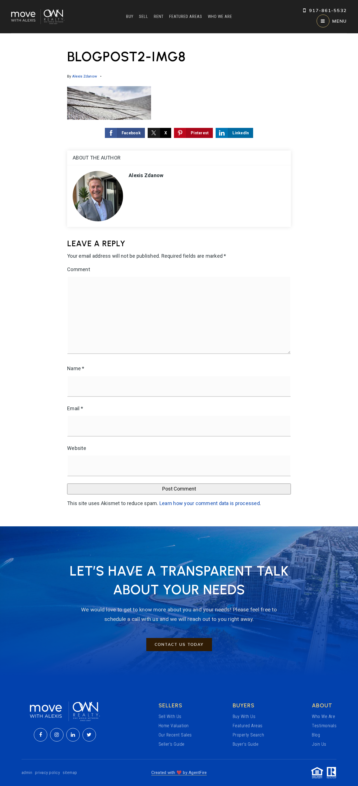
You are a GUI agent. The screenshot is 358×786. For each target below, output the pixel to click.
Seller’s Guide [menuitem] (172, 744)
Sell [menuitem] (143, 16)
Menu (339, 21)
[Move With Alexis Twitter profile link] (89, 735)
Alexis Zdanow (84, 76)
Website (76, 448)
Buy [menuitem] (129, 16)
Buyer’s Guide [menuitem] (246, 744)
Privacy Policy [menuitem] (47, 772)
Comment (78, 269)
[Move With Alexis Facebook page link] (40, 735)
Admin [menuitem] (27, 772)
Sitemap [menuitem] (70, 772)
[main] (179, 279)
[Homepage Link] (37, 16)
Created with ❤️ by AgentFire (179, 772)
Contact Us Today (179, 644)
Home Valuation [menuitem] (174, 725)
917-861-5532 (328, 10)
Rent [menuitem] (159, 16)
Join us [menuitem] (319, 744)
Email (75, 408)
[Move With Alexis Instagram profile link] (56, 735)
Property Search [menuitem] (248, 735)
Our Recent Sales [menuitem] (175, 735)
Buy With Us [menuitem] (244, 716)
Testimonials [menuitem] (324, 725)
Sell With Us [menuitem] (170, 716)
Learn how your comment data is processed (209, 503)
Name (75, 368)
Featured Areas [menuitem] (185, 16)
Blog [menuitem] (316, 735)
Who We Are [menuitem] (220, 16)
